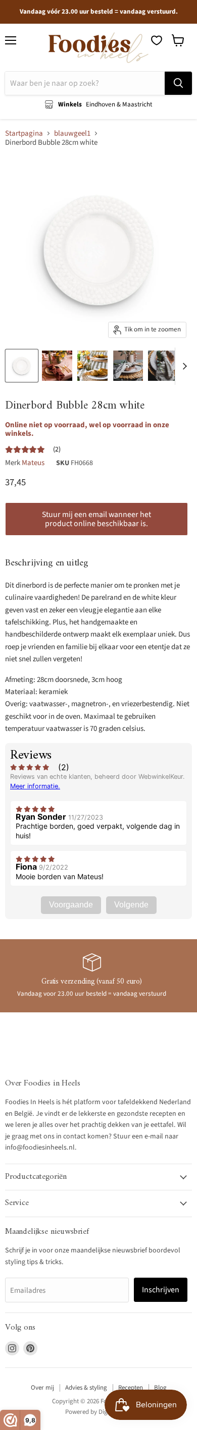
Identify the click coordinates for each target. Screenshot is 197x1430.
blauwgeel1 (72, 133)
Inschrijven (160, 1289)
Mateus (33, 462)
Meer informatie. (35, 786)
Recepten (130, 1387)
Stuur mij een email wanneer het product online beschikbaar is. (96, 519)
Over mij (42, 1387)
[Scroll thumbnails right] (183, 366)
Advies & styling (86, 1387)
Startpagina (24, 133)
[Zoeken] (178, 83)
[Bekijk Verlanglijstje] (157, 40)
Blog (160, 1387)
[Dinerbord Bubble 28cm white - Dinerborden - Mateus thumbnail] (22, 366)
